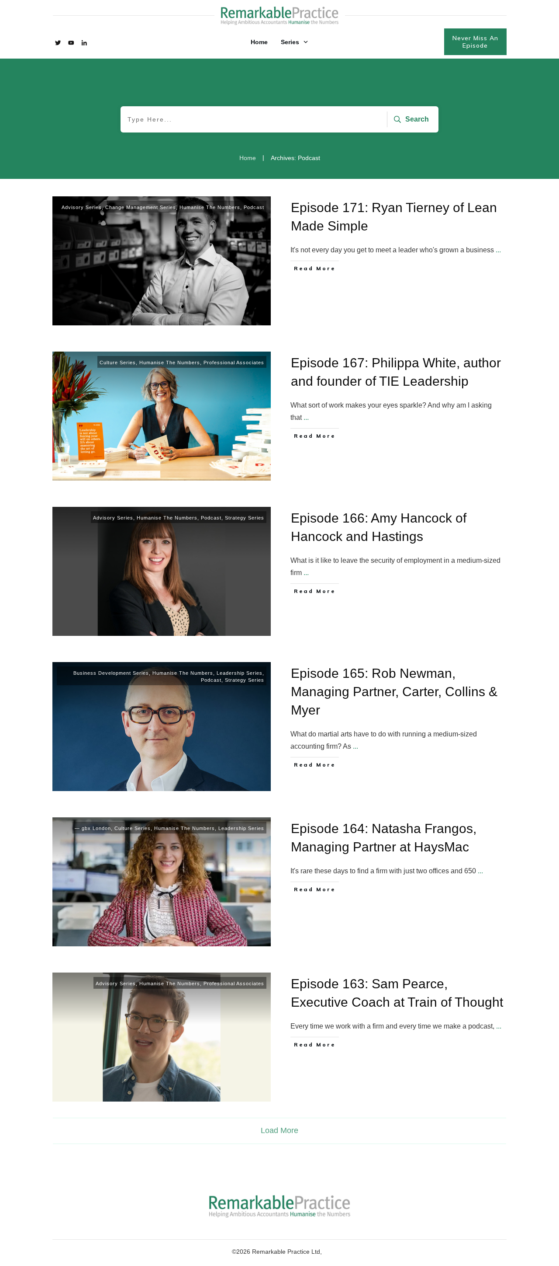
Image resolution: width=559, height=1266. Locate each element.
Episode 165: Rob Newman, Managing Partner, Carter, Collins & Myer (394, 691)
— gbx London (93, 828)
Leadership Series (239, 673)
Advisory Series (82, 207)
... (498, 250)
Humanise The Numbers (209, 207)
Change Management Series (140, 207)
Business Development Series (111, 673)
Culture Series (118, 362)
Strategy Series (244, 517)
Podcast (254, 207)
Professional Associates (234, 362)
